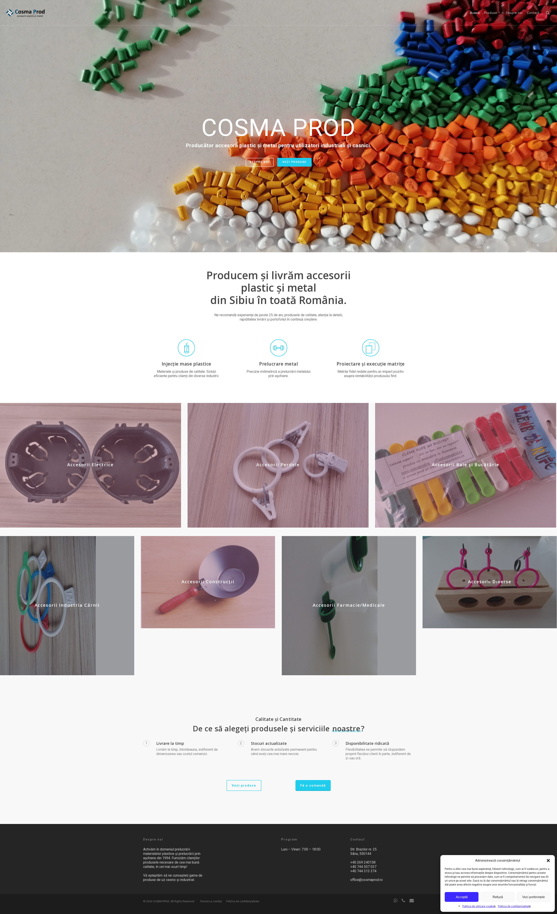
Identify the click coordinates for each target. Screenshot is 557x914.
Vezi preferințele (533, 897)
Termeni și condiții (211, 901)
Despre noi (514, 13)
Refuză (498, 897)
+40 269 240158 (363, 862)
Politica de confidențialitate (514, 906)
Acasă (475, 13)
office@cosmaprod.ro (366, 880)
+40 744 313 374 (363, 871)
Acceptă (462, 897)
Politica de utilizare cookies (479, 906)
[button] (548, 860)
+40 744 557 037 (363, 867)
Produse (490, 13)
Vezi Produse (294, 162)
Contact (533, 13)
